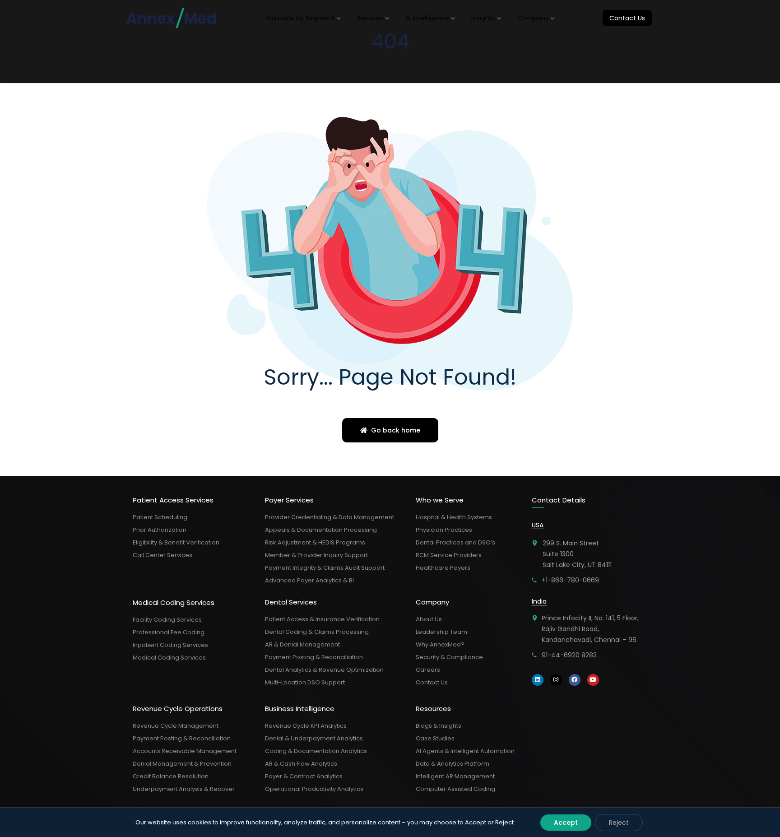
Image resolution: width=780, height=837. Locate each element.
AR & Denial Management (302, 644)
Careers (428, 669)
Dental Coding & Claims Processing (317, 632)
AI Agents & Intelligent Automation (465, 751)
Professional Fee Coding (168, 632)
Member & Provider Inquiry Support (316, 555)
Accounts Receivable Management (185, 751)
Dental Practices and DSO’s (455, 542)
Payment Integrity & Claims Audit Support (325, 567)
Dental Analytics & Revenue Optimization (324, 669)
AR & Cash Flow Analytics (301, 763)
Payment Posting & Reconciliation (182, 738)
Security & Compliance (449, 657)
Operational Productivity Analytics (314, 789)
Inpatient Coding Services (170, 645)
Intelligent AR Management (455, 776)
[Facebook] (574, 680)
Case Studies (435, 738)
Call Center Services (162, 555)
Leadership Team (441, 632)
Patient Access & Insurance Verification (322, 619)
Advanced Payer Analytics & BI (309, 580)
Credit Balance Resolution (171, 776)
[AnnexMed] (172, 18)
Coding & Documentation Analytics (316, 751)
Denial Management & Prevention (182, 763)
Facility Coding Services (167, 619)
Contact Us (432, 682)
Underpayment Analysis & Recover (184, 789)
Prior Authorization (159, 529)
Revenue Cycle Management (175, 725)
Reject (619, 822)
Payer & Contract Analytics (304, 776)
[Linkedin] (537, 680)
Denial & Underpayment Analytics (314, 738)
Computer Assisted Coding (455, 789)
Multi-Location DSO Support (305, 682)
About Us (429, 619)
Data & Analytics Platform (452, 763)
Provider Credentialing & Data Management (329, 517)
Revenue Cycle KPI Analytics (306, 725)
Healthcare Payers (443, 567)
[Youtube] (593, 680)
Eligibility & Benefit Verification (176, 542)
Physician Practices (444, 529)
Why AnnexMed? (440, 644)
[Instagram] (556, 680)
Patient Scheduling (160, 517)
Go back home (394, 430)
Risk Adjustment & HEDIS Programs (315, 542)
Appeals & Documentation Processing (321, 529)
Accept (566, 822)
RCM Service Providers (449, 555)
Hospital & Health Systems (454, 517)
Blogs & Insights (438, 725)
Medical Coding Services (169, 657)
